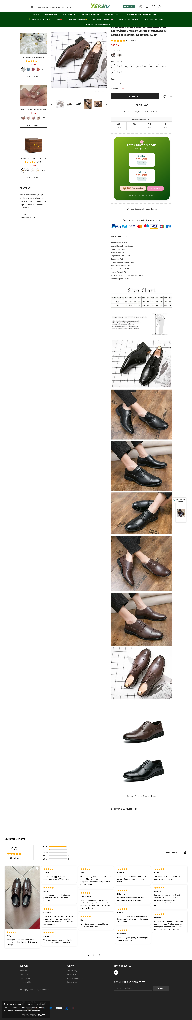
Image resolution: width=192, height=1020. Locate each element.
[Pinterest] (119, 525)
